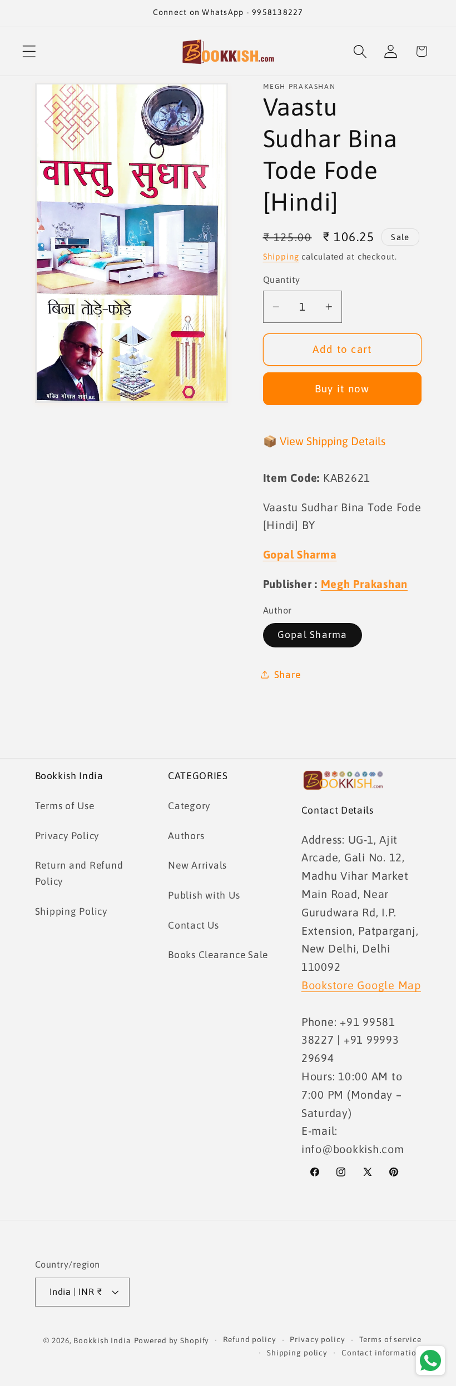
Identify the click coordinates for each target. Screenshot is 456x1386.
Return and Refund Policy (79, 873)
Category (189, 805)
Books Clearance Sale (218, 954)
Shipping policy (297, 1352)
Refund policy (249, 1339)
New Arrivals (197, 865)
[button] (29, 51)
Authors (186, 835)
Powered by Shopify (172, 1340)
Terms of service (390, 1339)
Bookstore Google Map (361, 985)
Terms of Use (65, 805)
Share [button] (287, 674)
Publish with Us (204, 895)
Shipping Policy (71, 911)
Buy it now (342, 388)
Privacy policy (317, 1339)
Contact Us (193, 925)
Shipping (281, 256)
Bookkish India (102, 1340)
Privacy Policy (67, 835)
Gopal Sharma (312, 634)
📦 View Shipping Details (324, 441)
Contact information (381, 1352)
